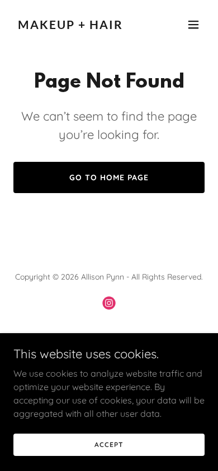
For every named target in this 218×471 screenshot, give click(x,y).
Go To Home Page (109, 177)
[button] (193, 24)
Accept (108, 444)
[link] (80, 25)
